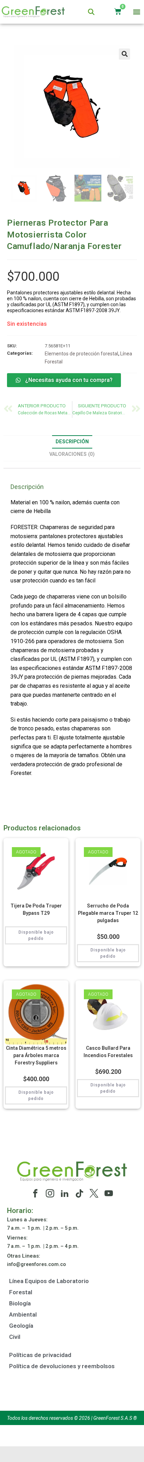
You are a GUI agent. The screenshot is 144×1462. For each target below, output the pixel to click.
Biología (20, 1303)
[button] (137, 11)
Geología (21, 1325)
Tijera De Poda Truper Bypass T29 (36, 909)
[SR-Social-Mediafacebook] (35, 1193)
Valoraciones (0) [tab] (72, 454)
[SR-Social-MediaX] (94, 1193)
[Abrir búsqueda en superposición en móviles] (91, 12)
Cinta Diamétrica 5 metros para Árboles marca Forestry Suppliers (36, 1055)
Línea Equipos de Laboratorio (49, 1281)
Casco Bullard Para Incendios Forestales (108, 1051)
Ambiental (23, 1314)
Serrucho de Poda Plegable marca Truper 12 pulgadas (108, 913)
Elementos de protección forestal (81, 353)
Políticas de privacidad (40, 1354)
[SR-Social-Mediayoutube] (109, 1193)
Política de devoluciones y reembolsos (62, 1366)
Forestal (20, 1292)
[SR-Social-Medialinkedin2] (64, 1193)
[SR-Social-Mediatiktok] (79, 1193)
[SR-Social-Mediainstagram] (50, 1193)
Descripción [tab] (72, 442)
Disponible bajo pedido (36, 935)
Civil (14, 1336)
